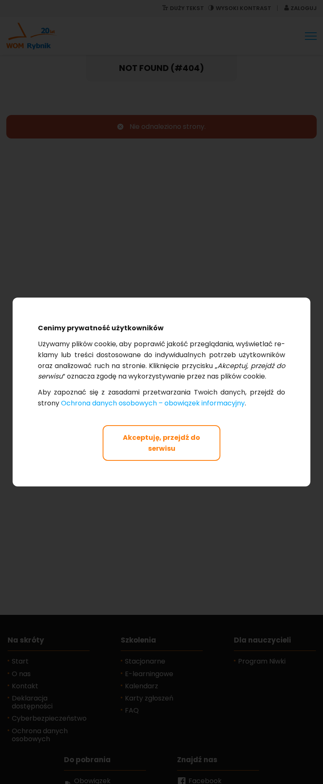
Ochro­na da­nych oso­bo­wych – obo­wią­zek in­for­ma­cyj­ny (153, 403)
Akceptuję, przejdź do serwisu (161, 443)
